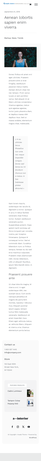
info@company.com (12, 352)
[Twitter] (23, 427)
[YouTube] (29, 427)
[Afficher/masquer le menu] (36, 4)
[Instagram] (18, 427)
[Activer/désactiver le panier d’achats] (30, 4)
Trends (20, 38)
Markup (7, 38)
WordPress (33, 437)
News (14, 38)
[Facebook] (12, 427)
